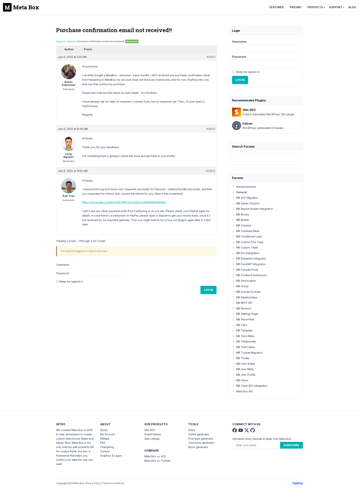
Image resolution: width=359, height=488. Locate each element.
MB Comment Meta (247, 231)
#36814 (210, 170)
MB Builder (242, 219)
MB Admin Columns (248, 203)
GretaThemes (152, 434)
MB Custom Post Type (249, 242)
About (104, 430)
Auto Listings (152, 438)
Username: (63, 264)
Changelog (107, 447)
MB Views (242, 380)
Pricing (295, 7)
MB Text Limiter (245, 347)
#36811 (211, 56)
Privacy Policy (93, 483)
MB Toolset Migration (249, 352)
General (71, 41)
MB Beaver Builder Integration (254, 208)
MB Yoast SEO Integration (251, 385)
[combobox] (266, 158)
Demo (192, 430)
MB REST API (244, 302)
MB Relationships (246, 297)
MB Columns (243, 225)
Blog (352, 7)
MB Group (242, 286)
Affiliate (104, 438)
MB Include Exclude (248, 291)
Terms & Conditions (113, 483)
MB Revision (243, 308)
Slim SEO (149, 430)
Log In (208, 289)
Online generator (198, 434)
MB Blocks (242, 214)
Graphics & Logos (111, 455)
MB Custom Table (247, 247)
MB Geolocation (246, 280)
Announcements (246, 186)
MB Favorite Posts (247, 269)
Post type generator (200, 438)
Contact (105, 451)
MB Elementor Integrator (251, 258)
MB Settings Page (247, 313)
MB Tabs (241, 325)
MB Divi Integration (247, 253)
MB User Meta (245, 369)
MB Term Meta (245, 336)
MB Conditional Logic (249, 236)
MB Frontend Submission (251, 275)
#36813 (210, 128)
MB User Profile (245, 374)
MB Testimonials (246, 341)
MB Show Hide (245, 319)
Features (276, 7)
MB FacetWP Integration (251, 264)
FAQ (102, 442)
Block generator (198, 447)
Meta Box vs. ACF (155, 456)
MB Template (244, 330)
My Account (107, 434)
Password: (62, 273)
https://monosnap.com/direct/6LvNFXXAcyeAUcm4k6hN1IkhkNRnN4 (124, 202)
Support (335, 7)
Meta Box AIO (244, 391)
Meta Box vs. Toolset (157, 460)
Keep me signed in (71, 281)
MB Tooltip (242, 358)
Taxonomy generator (201, 442)
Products (315, 7)
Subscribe (291, 445)
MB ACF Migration (247, 197)
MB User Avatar (245, 363)
